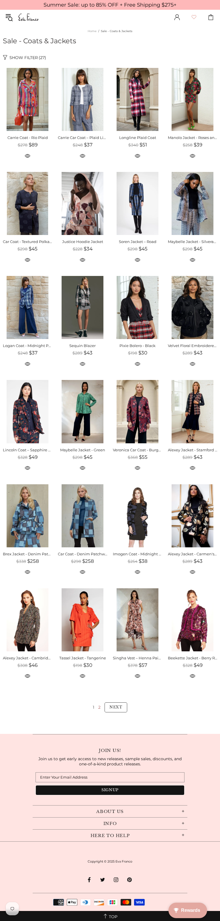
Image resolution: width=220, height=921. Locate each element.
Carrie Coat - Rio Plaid (27, 137)
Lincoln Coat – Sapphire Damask (27, 450)
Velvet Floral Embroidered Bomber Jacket (192, 345)
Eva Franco (28, 17)
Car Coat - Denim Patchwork (82, 554)
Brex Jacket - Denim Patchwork (27, 554)
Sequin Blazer (82, 345)
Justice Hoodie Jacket (82, 241)
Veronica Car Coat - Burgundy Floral (137, 450)
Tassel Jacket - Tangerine (82, 658)
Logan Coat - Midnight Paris (27, 345)
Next (115, 707)
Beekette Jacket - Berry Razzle (192, 658)
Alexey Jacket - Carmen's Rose (192, 554)
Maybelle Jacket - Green (82, 450)
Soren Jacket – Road (137, 241)
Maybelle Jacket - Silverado (192, 241)
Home (92, 31)
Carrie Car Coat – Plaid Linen (82, 137)
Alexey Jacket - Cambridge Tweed (27, 658)
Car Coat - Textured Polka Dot (27, 241)
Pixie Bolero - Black (137, 345)
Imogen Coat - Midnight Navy (137, 554)
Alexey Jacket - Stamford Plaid (192, 450)
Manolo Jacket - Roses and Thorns (192, 137)
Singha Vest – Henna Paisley (137, 658)
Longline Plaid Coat (137, 137)
